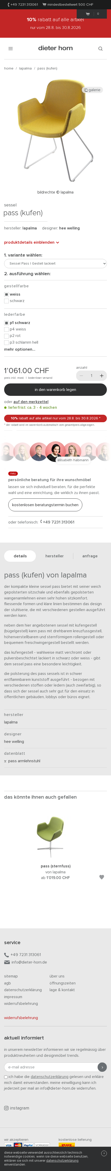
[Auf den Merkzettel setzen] (102, 878)
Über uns (57, 976)
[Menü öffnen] (10, 48)
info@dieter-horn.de (29, 962)
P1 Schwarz (20, 323)
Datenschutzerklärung (23, 990)
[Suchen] (100, 48)
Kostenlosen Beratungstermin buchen (45, 505)
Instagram (19, 1108)
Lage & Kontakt (62, 990)
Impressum (13, 997)
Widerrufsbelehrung (21, 1004)
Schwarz (17, 301)
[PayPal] (28, 1145)
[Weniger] (81, 376)
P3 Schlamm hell (24, 342)
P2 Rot (15, 336)
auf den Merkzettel (31, 402)
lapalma (25, 68)
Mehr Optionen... (19, 349)
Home (8, 68)
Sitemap (11, 976)
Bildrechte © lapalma (55, 192)
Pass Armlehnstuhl (23, 761)
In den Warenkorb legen (55, 390)
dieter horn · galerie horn (55, 48)
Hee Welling (69, 228)
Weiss (15, 294)
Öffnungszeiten (63, 983)
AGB (7, 983)
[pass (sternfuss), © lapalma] (55, 857)
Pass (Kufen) (47, 68)
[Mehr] (102, 376)
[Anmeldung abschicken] (102, 1067)
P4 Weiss (18, 329)
